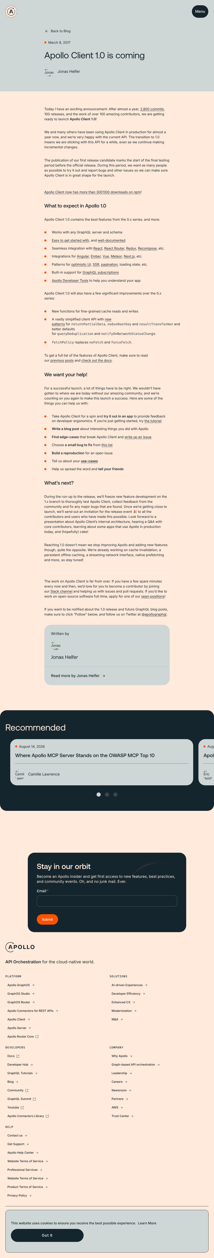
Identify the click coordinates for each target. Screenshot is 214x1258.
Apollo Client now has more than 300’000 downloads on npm (92, 192)
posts (69, 360)
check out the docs (97, 360)
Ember (96, 256)
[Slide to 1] (98, 794)
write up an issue (138, 437)
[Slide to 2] (107, 794)
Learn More (147, 1223)
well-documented (111, 240)
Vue (106, 256)
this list (107, 445)
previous (57, 360)
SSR (96, 264)
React (97, 248)
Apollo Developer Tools (70, 280)
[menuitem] (54, 985)
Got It (47, 1235)
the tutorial (152, 421)
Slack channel (62, 591)
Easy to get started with (70, 240)
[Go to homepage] (11, 11)
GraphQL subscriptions (101, 272)
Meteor (116, 256)
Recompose (147, 248)
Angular (83, 256)
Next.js (129, 256)
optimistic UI (81, 264)
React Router (114, 248)
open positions (152, 596)
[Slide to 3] (115, 794)
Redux (131, 248)
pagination (109, 264)
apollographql (155, 614)
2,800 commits (152, 109)
